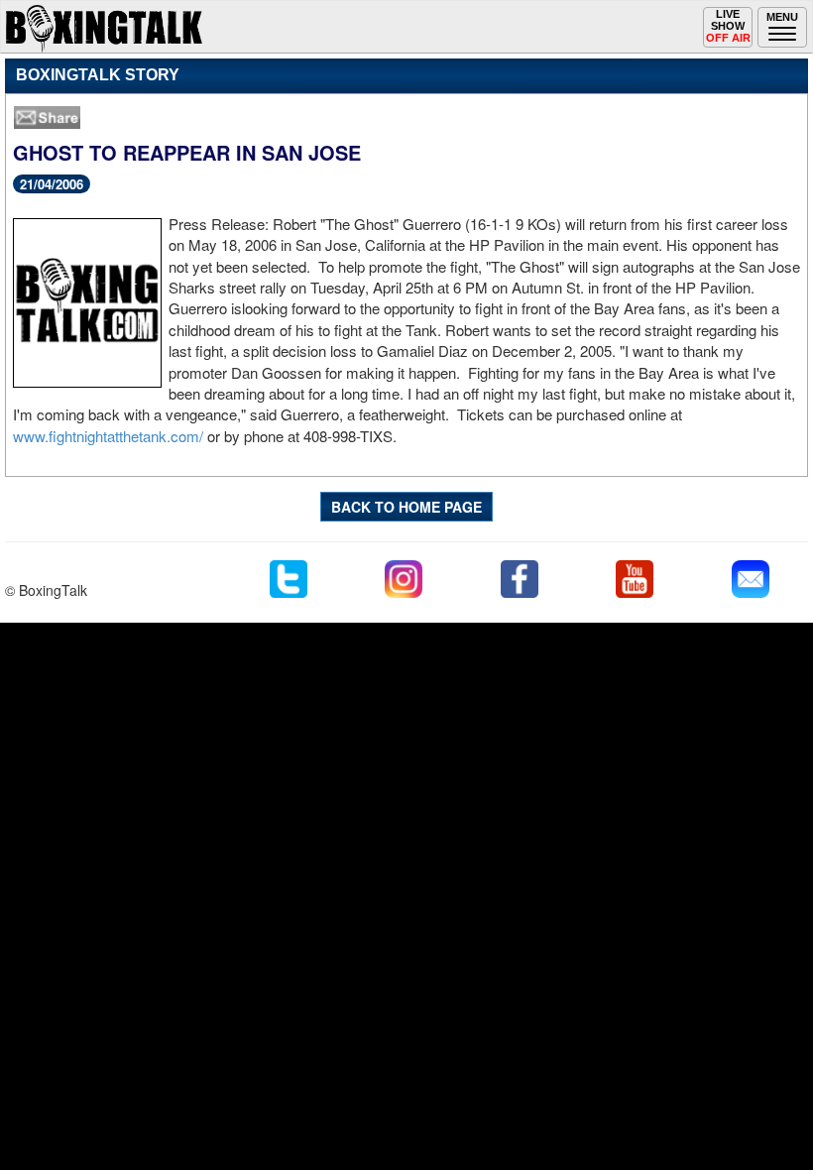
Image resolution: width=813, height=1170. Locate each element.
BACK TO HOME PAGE (406, 507)
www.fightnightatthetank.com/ (108, 435)
